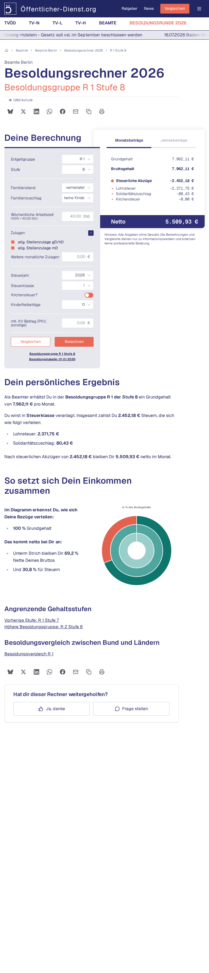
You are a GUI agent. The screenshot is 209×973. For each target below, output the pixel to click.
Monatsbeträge (129, 140)
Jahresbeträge (173, 140)
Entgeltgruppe (23, 159)
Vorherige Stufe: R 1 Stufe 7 (31, 620)
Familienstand (23, 187)
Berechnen (74, 341)
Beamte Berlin (46, 50)
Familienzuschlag (26, 198)
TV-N (34, 23)
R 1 (118, 50)
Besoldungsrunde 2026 (158, 23)
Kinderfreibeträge (26, 304)
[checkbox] (13, 242)
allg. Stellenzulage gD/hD (41, 242)
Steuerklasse (22, 285)
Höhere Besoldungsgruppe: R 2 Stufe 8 (43, 627)
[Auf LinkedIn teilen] (36, 111)
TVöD (10, 23)
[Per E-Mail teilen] (76, 111)
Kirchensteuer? (24, 295)
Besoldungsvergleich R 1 (28, 654)
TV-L (57, 23)
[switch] (89, 295)
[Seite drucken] (102, 111)
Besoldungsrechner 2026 (83, 50)
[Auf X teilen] (23, 111)
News (149, 8)
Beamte (107, 23)
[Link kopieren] (89, 111)
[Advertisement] (104, 761)
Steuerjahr (20, 275)
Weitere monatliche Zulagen (35, 256)
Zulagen (18, 232)
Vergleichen (175, 8)
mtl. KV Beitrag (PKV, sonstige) (28, 323)
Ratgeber (129, 8)
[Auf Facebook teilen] (63, 111)
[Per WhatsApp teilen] (50, 111)
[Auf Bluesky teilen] (10, 111)
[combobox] (78, 159)
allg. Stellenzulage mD (38, 248)
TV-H (80, 23)
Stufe (15, 169)
